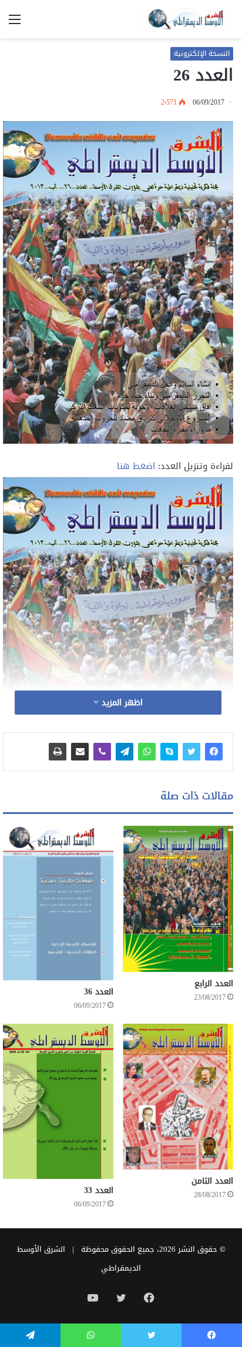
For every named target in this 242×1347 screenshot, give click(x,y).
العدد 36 (98, 992)
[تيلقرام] (124, 751)
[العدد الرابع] (178, 899)
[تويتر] (191, 751)
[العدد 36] (58, 903)
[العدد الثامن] (178, 1097)
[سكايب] (169, 751)
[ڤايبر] (102, 751)
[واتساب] (147, 751)
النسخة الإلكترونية (202, 53)
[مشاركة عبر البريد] (80, 751)
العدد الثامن (212, 1181)
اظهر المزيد (121, 703)
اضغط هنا (136, 466)
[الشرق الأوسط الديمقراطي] (186, 19)
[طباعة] (57, 751)
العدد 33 (98, 1190)
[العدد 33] (58, 1101)
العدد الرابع (213, 983)
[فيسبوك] (214, 751)
